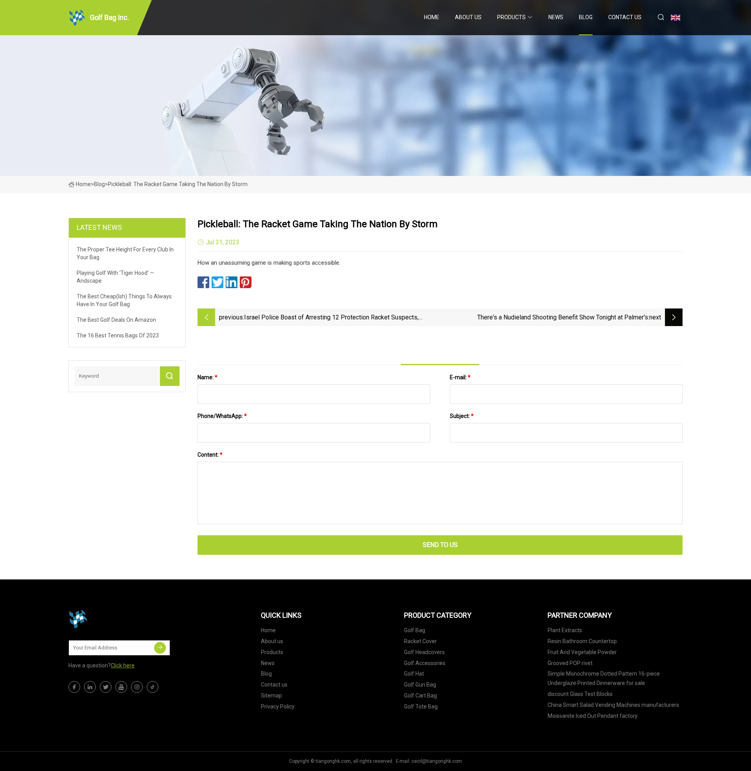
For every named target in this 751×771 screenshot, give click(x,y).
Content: (210, 455)
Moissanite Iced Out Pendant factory (593, 716)
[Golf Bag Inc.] (107, 619)
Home (431, 17)
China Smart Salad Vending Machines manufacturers (613, 705)
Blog (586, 17)
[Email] (160, 648)
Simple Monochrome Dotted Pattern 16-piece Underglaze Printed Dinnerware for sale (604, 678)
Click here (123, 665)
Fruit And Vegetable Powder (582, 652)
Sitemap (271, 695)
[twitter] (105, 687)
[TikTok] (152, 687)
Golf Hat (414, 674)
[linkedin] (90, 687)
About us (468, 17)
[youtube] (121, 687)
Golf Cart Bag (420, 695)
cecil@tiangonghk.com (436, 761)
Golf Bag (414, 630)
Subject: (462, 416)
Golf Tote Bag (421, 706)
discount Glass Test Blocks (580, 694)
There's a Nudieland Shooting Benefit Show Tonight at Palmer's (562, 317)
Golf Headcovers (424, 652)
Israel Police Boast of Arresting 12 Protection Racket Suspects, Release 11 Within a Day (331, 318)
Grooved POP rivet (570, 663)
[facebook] (74, 687)
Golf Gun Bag (420, 684)
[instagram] (137, 687)
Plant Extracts (565, 630)
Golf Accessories (425, 663)
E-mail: (460, 377)
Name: (207, 377)
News (555, 17)
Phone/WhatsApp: (222, 416)
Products (511, 17)
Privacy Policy (278, 706)
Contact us (624, 17)
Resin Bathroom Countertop (582, 641)
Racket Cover (420, 641)
